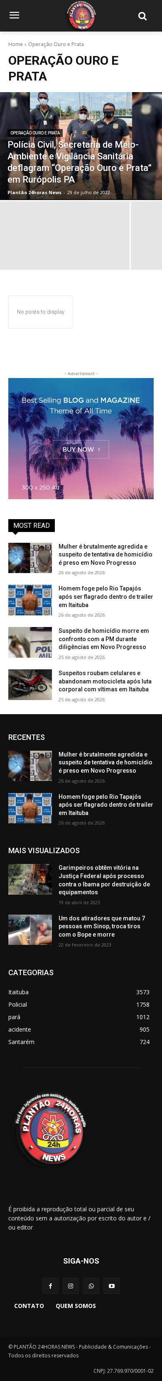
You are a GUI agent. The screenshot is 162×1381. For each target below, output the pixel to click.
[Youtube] (111, 1286)
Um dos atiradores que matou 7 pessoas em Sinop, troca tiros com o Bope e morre (102, 926)
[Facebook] (50, 1286)
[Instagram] (71, 1286)
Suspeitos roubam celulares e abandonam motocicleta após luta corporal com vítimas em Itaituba (105, 681)
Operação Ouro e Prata (35, 133)
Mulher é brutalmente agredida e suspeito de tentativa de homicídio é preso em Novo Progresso (105, 554)
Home (15, 44)
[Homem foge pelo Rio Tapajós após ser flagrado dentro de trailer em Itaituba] (30, 600)
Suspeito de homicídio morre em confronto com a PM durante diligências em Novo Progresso (104, 638)
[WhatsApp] (91, 1286)
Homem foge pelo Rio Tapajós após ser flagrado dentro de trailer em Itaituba (106, 596)
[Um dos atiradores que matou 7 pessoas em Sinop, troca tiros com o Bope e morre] (30, 930)
